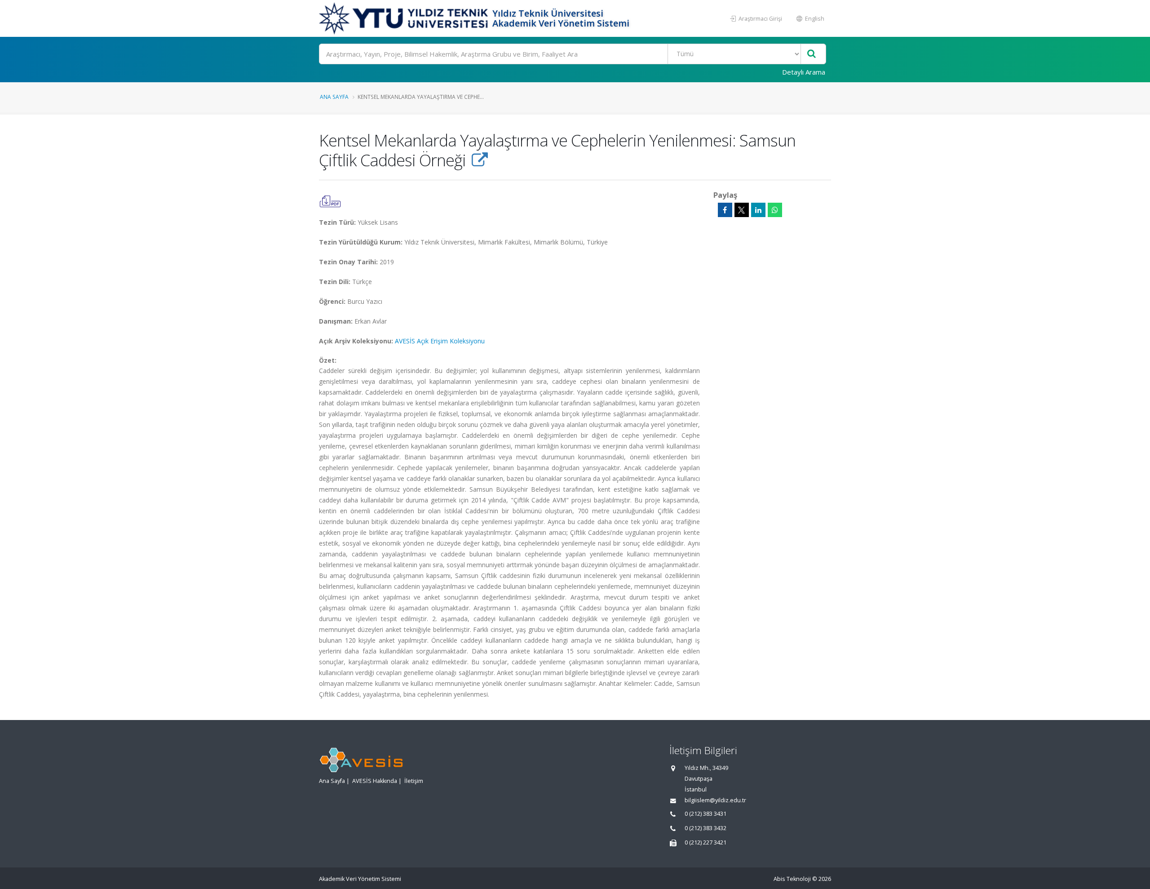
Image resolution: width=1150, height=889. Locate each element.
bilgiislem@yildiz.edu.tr (715, 800)
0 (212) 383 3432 (705, 828)
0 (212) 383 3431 (705, 814)
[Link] (479, 160)
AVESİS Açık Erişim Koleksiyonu (440, 341)
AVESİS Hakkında (374, 781)
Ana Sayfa (334, 96)
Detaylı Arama (803, 71)
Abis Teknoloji (792, 879)
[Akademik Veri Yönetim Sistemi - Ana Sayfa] (404, 18)
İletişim (413, 781)
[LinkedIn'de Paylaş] (758, 210)
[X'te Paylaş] (741, 210)
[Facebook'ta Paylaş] (725, 210)
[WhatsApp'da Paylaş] (775, 210)
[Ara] (811, 54)
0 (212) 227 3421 (705, 842)
